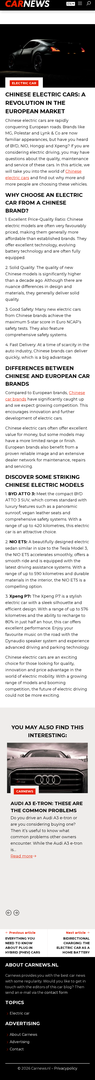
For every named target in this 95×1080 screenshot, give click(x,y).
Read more (22, 856)
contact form (56, 992)
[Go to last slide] (8, 913)
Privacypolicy (65, 1068)
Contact (17, 1049)
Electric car (24, 83)
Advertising (20, 1042)
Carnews (24, 791)
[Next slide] (16, 913)
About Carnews (23, 1034)
